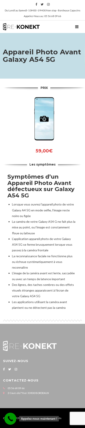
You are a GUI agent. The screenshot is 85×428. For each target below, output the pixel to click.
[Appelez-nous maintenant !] (10, 419)
